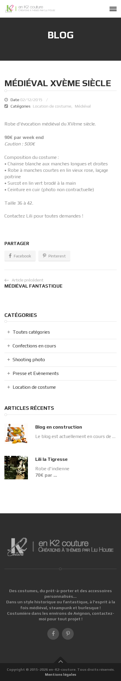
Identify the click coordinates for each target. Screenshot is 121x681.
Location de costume (52, 106)
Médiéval (83, 106)
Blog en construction (58, 427)
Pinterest (57, 256)
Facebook (22, 256)
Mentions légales (60, 674)
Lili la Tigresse (51, 459)
